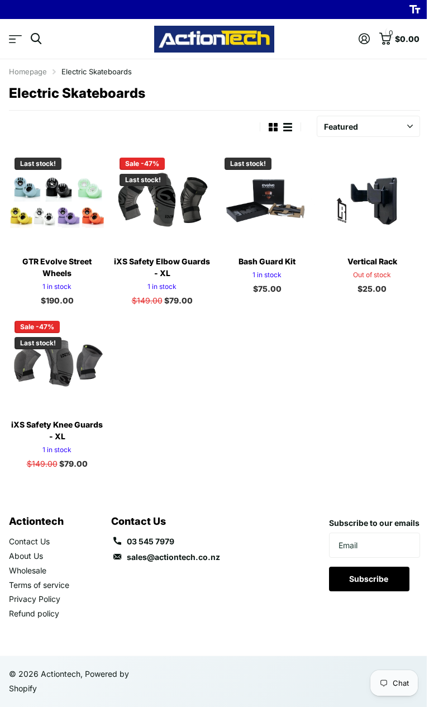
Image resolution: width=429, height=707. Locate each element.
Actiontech (36, 521)
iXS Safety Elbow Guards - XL (162, 267)
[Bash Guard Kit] (267, 200)
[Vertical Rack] (372, 200)
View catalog (15, 39)
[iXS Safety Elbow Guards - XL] (162, 200)
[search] (36, 38)
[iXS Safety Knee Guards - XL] (57, 363)
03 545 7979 (150, 541)
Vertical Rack (372, 261)
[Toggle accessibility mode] (414, 9)
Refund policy (34, 613)
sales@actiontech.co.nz (173, 557)
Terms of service (39, 585)
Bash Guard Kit (267, 261)
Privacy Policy (34, 599)
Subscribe (369, 578)
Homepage (28, 71)
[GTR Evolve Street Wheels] (57, 200)
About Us (26, 556)
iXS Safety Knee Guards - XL (57, 430)
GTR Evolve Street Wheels (57, 267)
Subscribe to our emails (374, 523)
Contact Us (29, 541)
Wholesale (27, 570)
